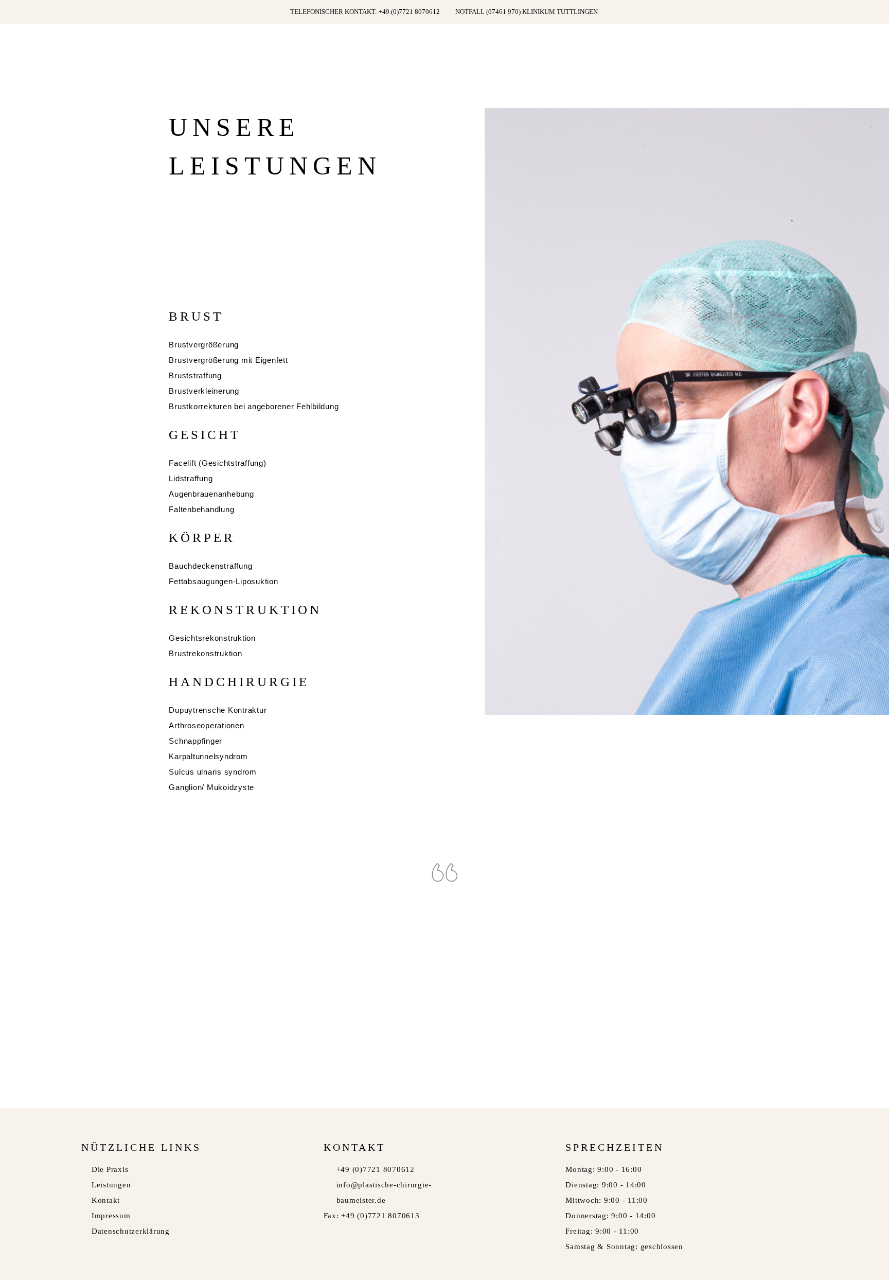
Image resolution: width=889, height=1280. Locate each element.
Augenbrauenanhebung (211, 493)
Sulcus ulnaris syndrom (213, 771)
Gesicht (205, 435)
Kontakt (106, 1200)
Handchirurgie (239, 682)
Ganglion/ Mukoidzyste (211, 787)
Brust (196, 316)
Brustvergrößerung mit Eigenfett (228, 360)
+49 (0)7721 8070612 (375, 1169)
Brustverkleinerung (204, 391)
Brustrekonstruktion (205, 653)
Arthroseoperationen (206, 725)
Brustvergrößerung (204, 344)
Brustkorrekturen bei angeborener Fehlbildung (254, 406)
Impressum (111, 1216)
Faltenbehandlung (201, 509)
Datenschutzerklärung (131, 1231)
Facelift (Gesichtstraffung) (217, 463)
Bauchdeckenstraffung (210, 566)
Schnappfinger (195, 741)
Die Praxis (110, 1169)
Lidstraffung (190, 478)
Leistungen (111, 1185)
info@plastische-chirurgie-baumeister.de (384, 1192)
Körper (202, 538)
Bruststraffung (195, 375)
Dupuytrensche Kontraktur (217, 710)
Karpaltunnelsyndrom (208, 756)
